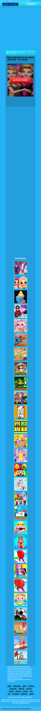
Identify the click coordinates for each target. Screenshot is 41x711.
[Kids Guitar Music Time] (20, 339)
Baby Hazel (13, 689)
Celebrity (21, 689)
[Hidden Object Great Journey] (20, 368)
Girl (31, 691)
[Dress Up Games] (20, 455)
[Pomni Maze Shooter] (20, 397)
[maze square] (20, 296)
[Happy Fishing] (20, 657)
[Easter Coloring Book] (20, 484)
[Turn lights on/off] (11, 53)
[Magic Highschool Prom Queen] (20, 267)
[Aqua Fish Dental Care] (20, 527)
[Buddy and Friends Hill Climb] (20, 383)
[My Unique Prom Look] (20, 282)
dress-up (18, 691)
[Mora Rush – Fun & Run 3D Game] (20, 556)
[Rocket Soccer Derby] (20, 614)
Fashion (25, 691)
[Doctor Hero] (20, 570)
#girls (24, 686)
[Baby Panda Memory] (20, 426)
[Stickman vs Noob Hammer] (20, 513)
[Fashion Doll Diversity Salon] (20, 325)
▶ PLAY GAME (20, 80)
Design (11, 691)
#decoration (16, 686)
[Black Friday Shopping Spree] (20, 541)
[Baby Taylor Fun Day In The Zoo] (20, 498)
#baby (9, 686)
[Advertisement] (20, 28)
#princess (31, 686)
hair (9, 694)
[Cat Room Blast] (20, 628)
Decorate (29, 689)
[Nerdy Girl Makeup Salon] (20, 440)
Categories (31, 4)
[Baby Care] (20, 599)
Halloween (16, 694)
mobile (31, 694)
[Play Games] (10, 5)
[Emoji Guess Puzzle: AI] (20, 469)
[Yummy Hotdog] (20, 354)
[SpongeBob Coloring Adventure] (20, 412)
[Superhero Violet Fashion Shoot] (20, 311)
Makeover (24, 694)
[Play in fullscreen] (14, 53)
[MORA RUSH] (20, 585)
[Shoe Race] (20, 642)
